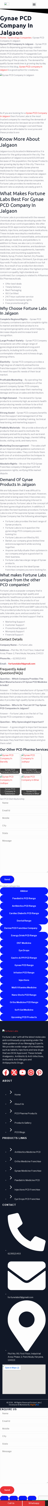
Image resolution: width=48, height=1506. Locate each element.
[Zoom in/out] (4, 1498)
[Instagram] (31, 1072)
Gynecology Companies (19, 37)
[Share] (22, 1498)
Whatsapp (34, 1503)
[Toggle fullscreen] (13, 1498)
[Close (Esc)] (32, 1498)
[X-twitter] (14, 1072)
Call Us (11, 1503)
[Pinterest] (39, 1072)
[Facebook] (5, 1072)
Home (3, 37)
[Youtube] (22, 1072)
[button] (34, 4)
